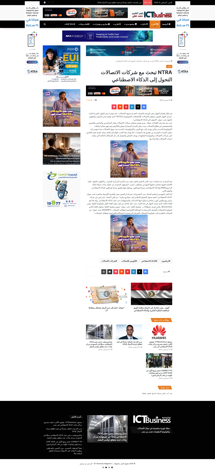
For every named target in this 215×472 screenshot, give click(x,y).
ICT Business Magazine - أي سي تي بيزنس (96, 464)
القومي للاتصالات (129, 261)
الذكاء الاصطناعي (148, 261)
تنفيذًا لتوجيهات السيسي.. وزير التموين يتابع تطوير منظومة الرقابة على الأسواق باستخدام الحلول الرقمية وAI (64, 450)
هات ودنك (83, 24)
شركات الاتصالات (109, 261)
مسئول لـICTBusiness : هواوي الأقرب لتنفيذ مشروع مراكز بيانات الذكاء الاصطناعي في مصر (160, 344)
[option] (107, 429)
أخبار (155, 24)
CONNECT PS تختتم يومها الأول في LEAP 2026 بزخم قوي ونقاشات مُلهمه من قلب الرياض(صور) (159, 372)
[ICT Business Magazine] (152, 13)
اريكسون (165, 261)
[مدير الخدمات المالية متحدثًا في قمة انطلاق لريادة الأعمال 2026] (129, 332)
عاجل (144, 24)
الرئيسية (165, 24)
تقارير (117, 24)
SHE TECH (70, 24)
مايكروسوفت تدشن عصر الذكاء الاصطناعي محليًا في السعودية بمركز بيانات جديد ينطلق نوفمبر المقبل (106, 2)
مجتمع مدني (130, 24)
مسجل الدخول (156, 393)
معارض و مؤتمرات (101, 24)
